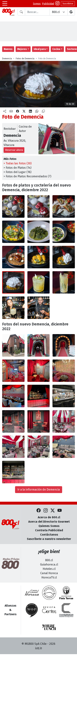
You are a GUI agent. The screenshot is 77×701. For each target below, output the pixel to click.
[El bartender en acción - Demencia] (38, 307)
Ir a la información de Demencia (38, 489)
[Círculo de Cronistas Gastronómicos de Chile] (49, 592)
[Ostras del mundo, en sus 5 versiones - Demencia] (13, 206)
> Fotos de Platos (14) (17, 167)
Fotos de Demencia (25, 58)
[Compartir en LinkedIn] (30, 111)
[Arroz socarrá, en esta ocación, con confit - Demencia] (13, 257)
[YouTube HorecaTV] (59, 510)
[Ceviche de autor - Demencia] (13, 232)
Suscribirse (67, 3)
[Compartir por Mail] (11, 111)
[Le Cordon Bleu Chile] (66, 592)
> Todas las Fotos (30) (18, 163)
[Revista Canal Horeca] (32, 592)
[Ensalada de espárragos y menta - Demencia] (38, 232)
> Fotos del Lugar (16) (17, 172)
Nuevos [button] (8, 49)
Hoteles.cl (49, 569)
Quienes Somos (48, 526)
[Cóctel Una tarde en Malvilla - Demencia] (63, 282)
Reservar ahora (14, 150)
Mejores (22, 49)
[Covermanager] (66, 610)
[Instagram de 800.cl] (46, 510)
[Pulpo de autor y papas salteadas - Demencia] (63, 232)
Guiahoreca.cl (49, 564)
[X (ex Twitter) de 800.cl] (52, 510)
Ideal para (40, 49)
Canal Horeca (49, 573)
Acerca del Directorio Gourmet (49, 521)
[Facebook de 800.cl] (39, 510)
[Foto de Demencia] (38, 206)
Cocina (56, 49)
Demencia (7, 58)
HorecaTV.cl (49, 577)
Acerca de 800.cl (49, 517)
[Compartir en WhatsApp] (36, 111)
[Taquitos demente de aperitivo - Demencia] (63, 206)
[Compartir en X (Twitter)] (24, 111)
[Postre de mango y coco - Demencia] (38, 257)
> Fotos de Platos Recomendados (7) (27, 176)
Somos (37, 3)
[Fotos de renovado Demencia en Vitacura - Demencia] (13, 345)
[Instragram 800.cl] (57, 4)
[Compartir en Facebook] (17, 111)
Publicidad (48, 3)
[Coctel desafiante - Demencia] (38, 282)
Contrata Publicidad (49, 530)
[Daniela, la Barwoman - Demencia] (13, 307)
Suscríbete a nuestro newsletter (49, 539)
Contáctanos (49, 534)
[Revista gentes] (49, 610)
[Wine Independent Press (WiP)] (32, 610)
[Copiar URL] (43, 111)
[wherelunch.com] (49, 627)
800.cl (49, 560)
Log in (38, 647)
